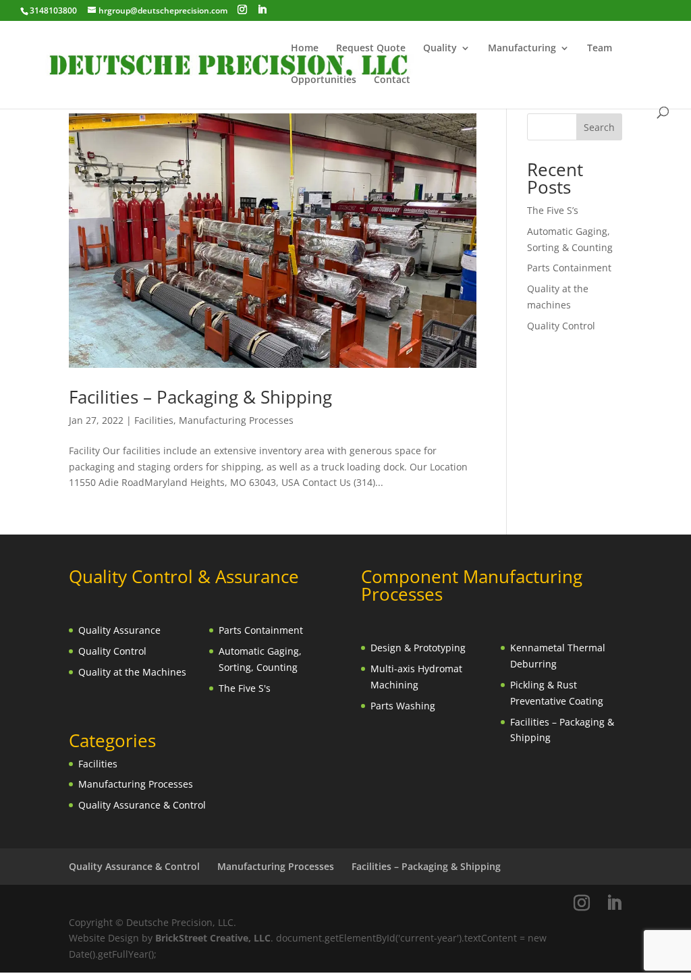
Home (305, 48)
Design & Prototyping (418, 647)
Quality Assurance (119, 630)
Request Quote (371, 48)
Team (599, 48)
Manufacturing (522, 48)
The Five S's (245, 688)
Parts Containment (569, 267)
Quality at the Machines (132, 671)
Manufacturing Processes (236, 420)
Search (599, 127)
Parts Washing (402, 705)
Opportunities (323, 80)
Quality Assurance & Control (142, 804)
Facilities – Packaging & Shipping (200, 397)
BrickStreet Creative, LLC (213, 937)
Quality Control (561, 325)
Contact (392, 80)
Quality (440, 48)
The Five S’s (552, 210)
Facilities (153, 420)
